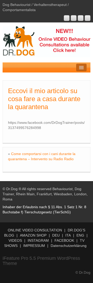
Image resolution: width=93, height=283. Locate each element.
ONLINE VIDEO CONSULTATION (35, 230)
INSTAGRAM (38, 240)
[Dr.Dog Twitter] (87, 18)
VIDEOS (15, 240)
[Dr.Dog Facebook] (80, 18)
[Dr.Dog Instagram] (66, 18)
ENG (80, 235)
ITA (68, 235)
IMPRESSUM (34, 246)
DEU (56, 235)
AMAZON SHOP (33, 235)
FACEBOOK (64, 240)
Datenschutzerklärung (69, 246)
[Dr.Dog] (46, 41)
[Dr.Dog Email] (73, 18)
